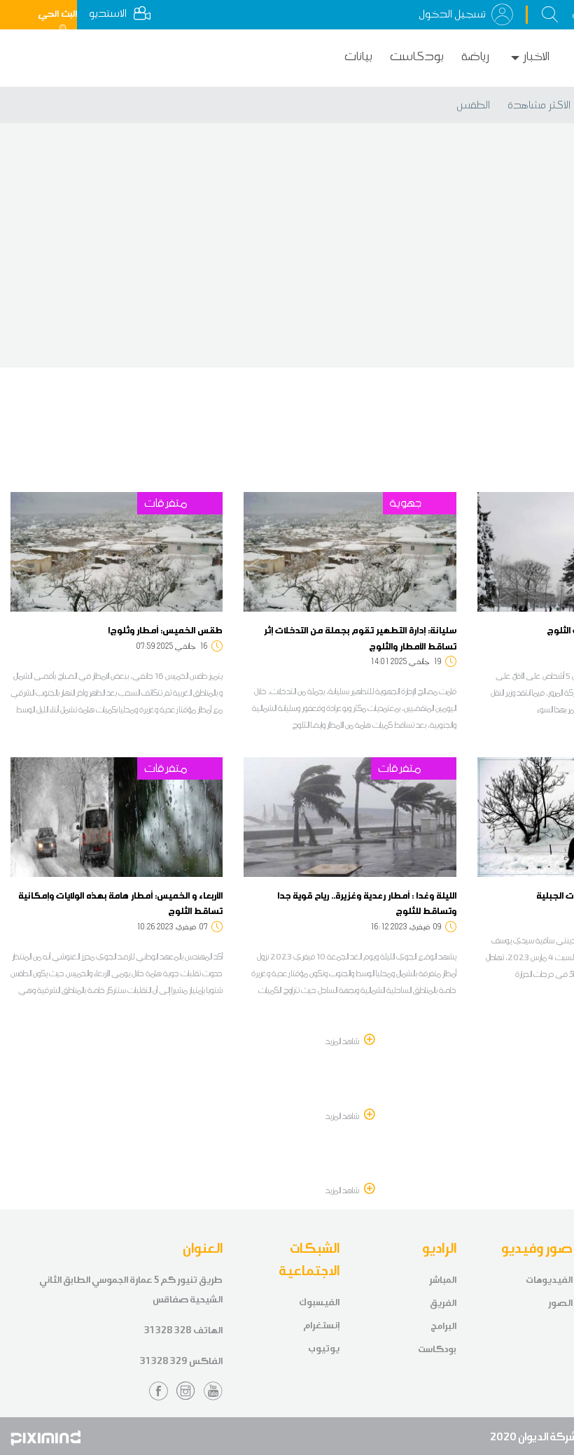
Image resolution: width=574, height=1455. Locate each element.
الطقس (473, 105)
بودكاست (417, 56)
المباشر (442, 1280)
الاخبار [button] (536, 56)
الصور (560, 1303)
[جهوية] (350, 551)
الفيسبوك (319, 1302)
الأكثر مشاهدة (538, 105)
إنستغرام (321, 1325)
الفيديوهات (549, 1280)
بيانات (358, 56)
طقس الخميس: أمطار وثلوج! (165, 630)
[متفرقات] (116, 551)
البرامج (443, 1326)
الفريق (443, 1303)
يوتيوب (324, 1348)
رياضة (475, 56)
